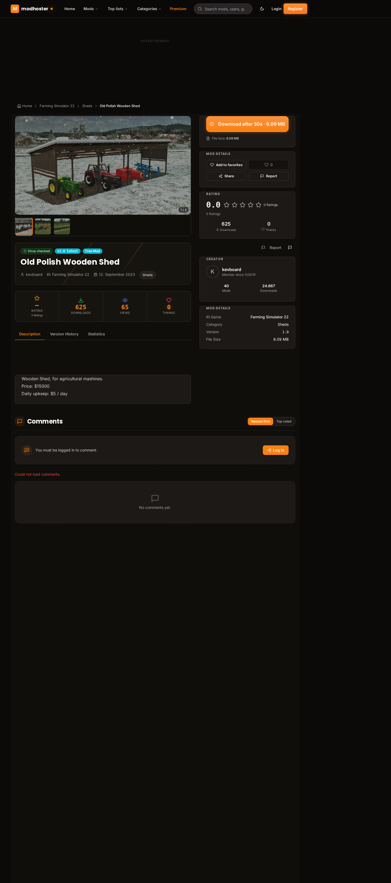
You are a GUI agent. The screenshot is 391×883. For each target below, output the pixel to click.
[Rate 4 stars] (250, 205)
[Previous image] (21, 165)
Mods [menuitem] (89, 8)
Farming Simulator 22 (57, 106)
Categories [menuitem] (147, 8)
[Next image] (184, 165)
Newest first (260, 421)
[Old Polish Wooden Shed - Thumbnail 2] (42, 226)
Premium (178, 8)
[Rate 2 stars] (235, 205)
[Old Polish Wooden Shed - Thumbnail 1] (23, 226)
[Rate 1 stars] (227, 205)
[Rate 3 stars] (243, 205)
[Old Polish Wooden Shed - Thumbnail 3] (61, 226)
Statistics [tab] (96, 334)
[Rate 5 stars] (258, 205)
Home (69, 8)
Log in (278, 450)
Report (271, 176)
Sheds (87, 106)
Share (229, 176)
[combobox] (223, 8)
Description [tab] (29, 334)
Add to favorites (229, 165)
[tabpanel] (103, 375)
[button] (103, 165)
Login (276, 8)
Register (295, 8)
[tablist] (103, 334)
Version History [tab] (64, 334)
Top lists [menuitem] (115, 8)
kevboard (231, 269)
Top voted (283, 421)
